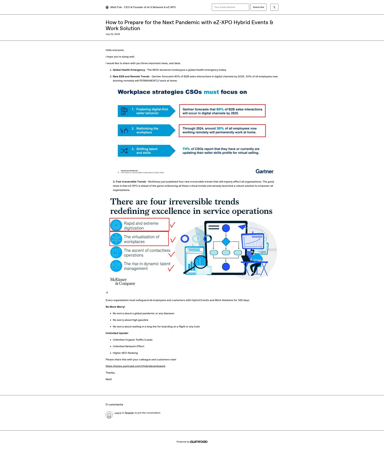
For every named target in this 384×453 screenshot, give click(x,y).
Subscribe (258, 7)
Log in (118, 412)
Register (129, 412)
